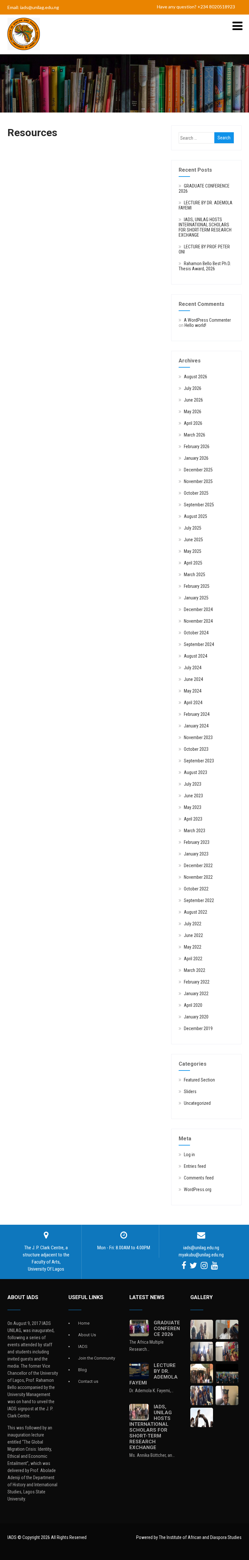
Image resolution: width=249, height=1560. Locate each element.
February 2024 (196, 714)
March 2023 (194, 830)
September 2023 (199, 760)
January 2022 (196, 993)
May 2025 (192, 551)
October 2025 (196, 493)
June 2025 (193, 539)
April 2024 (193, 702)
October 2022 (196, 888)
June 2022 (193, 935)
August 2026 (195, 376)
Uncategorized (197, 1103)
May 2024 (192, 691)
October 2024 (196, 632)
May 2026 (192, 411)
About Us (87, 1334)
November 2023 (198, 737)
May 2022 (192, 947)
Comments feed (199, 1177)
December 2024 (198, 609)
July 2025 (192, 528)
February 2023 (196, 842)
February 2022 (196, 981)
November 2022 (198, 877)
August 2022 (195, 912)
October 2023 (196, 749)
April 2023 (193, 819)
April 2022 (193, 958)
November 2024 (198, 621)
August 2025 (195, 516)
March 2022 (194, 970)
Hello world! (195, 325)
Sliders (190, 1091)
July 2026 (192, 388)
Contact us (88, 1381)
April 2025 (193, 562)
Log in (189, 1154)
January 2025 (196, 597)
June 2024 (193, 679)
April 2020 (193, 1005)
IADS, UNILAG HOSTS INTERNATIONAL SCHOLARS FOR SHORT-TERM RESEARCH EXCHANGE (205, 227)
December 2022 (198, 865)
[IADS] (23, 51)
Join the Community (96, 1358)
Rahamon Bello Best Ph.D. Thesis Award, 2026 (205, 266)
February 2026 (196, 446)
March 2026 (194, 434)
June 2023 (193, 795)
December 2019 (198, 1028)
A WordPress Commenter (207, 320)
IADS (83, 1346)
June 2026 (193, 400)
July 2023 (192, 784)
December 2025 (198, 469)
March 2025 (194, 574)
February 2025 (196, 586)
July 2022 (192, 923)
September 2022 (199, 900)
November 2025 (198, 481)
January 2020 (196, 1016)
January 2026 (196, 458)
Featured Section (199, 1079)
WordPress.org (197, 1189)
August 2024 (195, 656)
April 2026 (193, 423)
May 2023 (192, 807)
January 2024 (196, 725)
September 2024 (199, 644)
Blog (82, 1369)
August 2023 (195, 772)
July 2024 (192, 667)
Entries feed (195, 1166)
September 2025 (199, 504)
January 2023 (196, 853)
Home (83, 1323)
